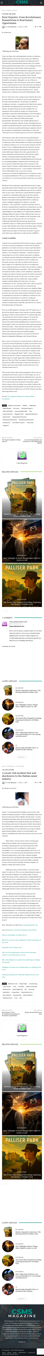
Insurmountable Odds (21, 411)
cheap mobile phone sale (18, 622)
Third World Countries (18, 422)
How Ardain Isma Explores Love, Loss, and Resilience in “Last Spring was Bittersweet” (28, 734)
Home (3, 10)
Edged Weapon (7, 408)
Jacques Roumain (8, 414)
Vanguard (5, 425)
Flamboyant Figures (27, 408)
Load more (21, 757)
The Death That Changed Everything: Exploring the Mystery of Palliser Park (22, 603)
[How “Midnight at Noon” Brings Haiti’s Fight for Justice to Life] (22, 541)
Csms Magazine (12, 26)
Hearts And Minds (8, 411)
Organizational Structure (19, 417)
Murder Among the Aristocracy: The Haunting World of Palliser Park (22, 515)
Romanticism (6, 422)
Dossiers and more (12, 10)
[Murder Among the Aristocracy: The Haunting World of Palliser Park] (22, 497)
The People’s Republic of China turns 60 (11, 440)
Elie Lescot (16, 408)
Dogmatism (32, 405)
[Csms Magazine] (3, 26)
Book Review (21, 511)
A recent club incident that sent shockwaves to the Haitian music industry (32, 441)
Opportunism (6, 417)
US (16, 745)
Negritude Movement (31, 414)
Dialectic (25, 405)
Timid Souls (30, 422)
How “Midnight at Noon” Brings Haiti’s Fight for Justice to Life (22, 559)
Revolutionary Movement (10, 419)
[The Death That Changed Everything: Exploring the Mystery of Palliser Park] (22, 585)
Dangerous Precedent (14, 405)
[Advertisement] (17, 663)
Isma (30, 411)
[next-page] (6, 611)
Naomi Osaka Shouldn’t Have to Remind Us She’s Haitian (27, 749)
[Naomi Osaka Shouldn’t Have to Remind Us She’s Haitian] (8, 748)
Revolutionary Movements (26, 419)
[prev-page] (3, 611)
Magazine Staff (19, 414)
